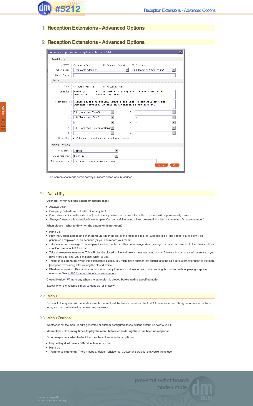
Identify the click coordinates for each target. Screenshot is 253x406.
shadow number (193, 219)
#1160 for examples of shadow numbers (92, 273)
